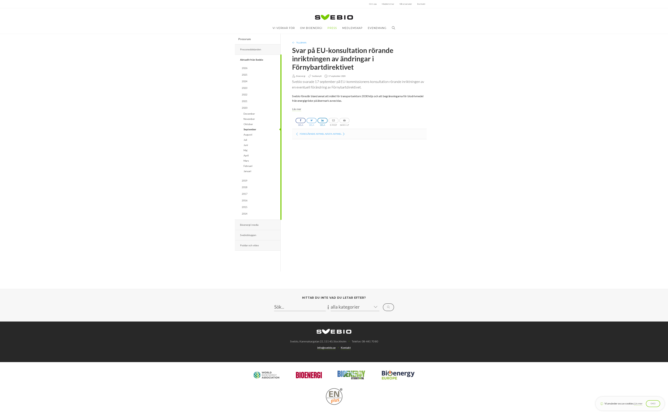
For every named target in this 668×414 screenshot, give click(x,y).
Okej (653, 403)
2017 (244, 193)
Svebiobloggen (248, 235)
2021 (244, 101)
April (246, 155)
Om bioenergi (311, 28)
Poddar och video (249, 245)
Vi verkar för (284, 28)
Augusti (248, 134)
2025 (244, 74)
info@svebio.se (326, 347)
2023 (244, 87)
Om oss (373, 4)
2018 (244, 187)
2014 (244, 213)
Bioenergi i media (249, 224)
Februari (248, 165)
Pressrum (244, 39)
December (249, 113)
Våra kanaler (405, 4)
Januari (247, 171)
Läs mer (296, 109)
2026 (244, 68)
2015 (244, 207)
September (250, 129)
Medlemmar (388, 4)
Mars (246, 160)
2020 (244, 107)
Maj (245, 150)
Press (332, 28)
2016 (244, 200)
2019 (244, 180)
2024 (244, 81)
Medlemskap (352, 28)
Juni (246, 145)
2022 (244, 94)
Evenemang (377, 28)
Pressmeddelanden (250, 49)
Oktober (248, 124)
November (249, 118)
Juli (245, 139)
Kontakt (421, 4)
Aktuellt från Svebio (251, 59)
